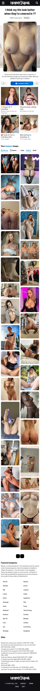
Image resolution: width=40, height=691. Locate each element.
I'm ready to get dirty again (9, 659)
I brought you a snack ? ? (8, 649)
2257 (23, 686)
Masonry (5, 150)
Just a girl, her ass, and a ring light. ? (12, 669)
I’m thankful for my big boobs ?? (10, 667)
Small (34, 150)
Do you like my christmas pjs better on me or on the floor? (18, 645)
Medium (28, 150)
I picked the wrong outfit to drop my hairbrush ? (15, 653)
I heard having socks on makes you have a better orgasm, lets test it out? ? (19, 662)
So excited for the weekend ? (10, 651)
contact (23, 683)
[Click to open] (20, 47)
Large (22, 150)
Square (14, 150)
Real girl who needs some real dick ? (12, 643)
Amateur (26, 18)
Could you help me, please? (9, 657)
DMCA (17, 686)
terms (31, 683)
